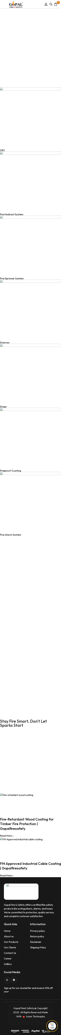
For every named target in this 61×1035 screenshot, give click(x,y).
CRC (2, 150)
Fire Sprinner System (12, 278)
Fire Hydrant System (11, 214)
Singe (3, 406)
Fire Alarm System (10, 534)
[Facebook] (14, 980)
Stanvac (5, 342)
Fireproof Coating (10, 470)
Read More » (6, 835)
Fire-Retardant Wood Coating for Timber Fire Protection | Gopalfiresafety (27, 824)
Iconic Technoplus (35, 1016)
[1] (55, 4)
